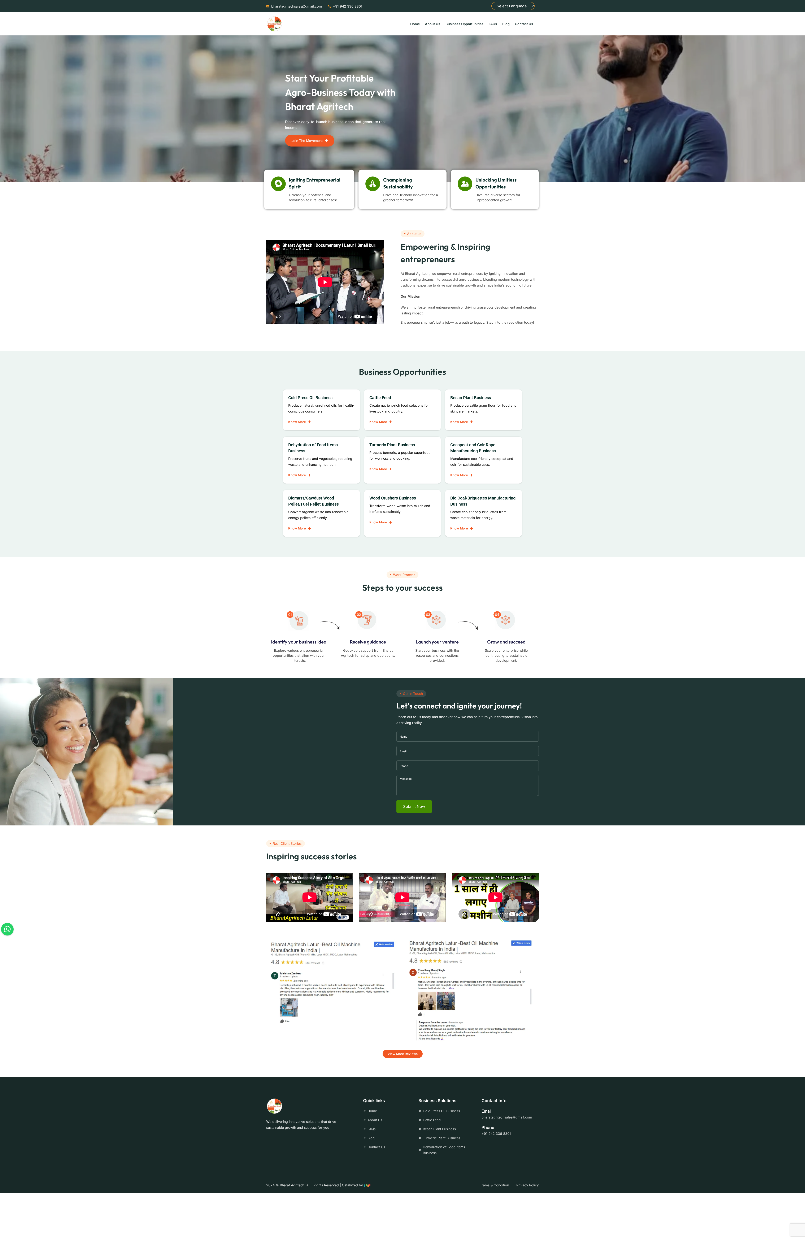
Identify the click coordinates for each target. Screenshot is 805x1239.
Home (415, 24)
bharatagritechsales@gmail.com (507, 1117)
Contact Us (524, 24)
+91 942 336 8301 (496, 1133)
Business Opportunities (464, 24)
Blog (506, 24)
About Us (432, 24)
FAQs (493, 24)
